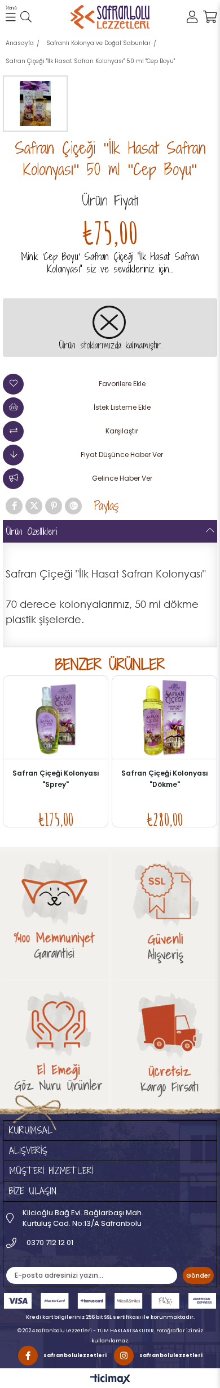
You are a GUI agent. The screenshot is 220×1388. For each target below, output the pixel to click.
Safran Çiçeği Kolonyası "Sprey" (55, 778)
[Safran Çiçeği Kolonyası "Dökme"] (164, 717)
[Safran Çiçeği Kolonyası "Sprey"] (55, 717)
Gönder (198, 1275)
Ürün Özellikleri (31, 531)
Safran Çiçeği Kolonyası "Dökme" (164, 778)
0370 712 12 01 (49, 1243)
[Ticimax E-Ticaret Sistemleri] (110, 1379)
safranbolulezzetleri (75, 1355)
